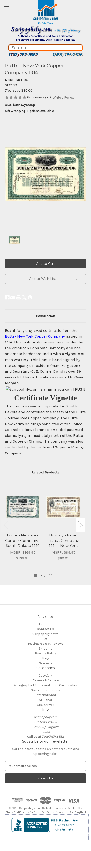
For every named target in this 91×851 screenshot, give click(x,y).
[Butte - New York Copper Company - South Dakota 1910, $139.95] (23, 506)
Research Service (46, 680)
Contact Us (45, 629)
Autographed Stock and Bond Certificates (45, 685)
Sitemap (45, 663)
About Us (45, 624)
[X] (24, 297)
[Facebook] (7, 297)
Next (80, 525)
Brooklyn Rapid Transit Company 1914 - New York (63, 540)
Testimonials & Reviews (45, 644)
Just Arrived (45, 705)
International (45, 695)
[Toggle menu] (6, 6)
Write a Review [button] (63, 97)
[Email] (12, 297)
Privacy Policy (45, 653)
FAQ (46, 639)
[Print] (18, 297)
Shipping (45, 649)
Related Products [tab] (46, 472)
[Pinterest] (30, 297)
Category (45, 675)
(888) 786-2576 (68, 54)
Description (45, 316)
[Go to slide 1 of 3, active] (35, 575)
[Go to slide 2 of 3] (43, 575)
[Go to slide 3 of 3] (50, 575)
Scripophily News (45, 634)
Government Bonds (45, 690)
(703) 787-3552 (23, 54)
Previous (6, 525)
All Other (45, 700)
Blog (45, 658)
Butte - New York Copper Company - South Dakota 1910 (23, 540)
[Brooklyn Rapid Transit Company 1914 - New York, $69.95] (63, 506)
